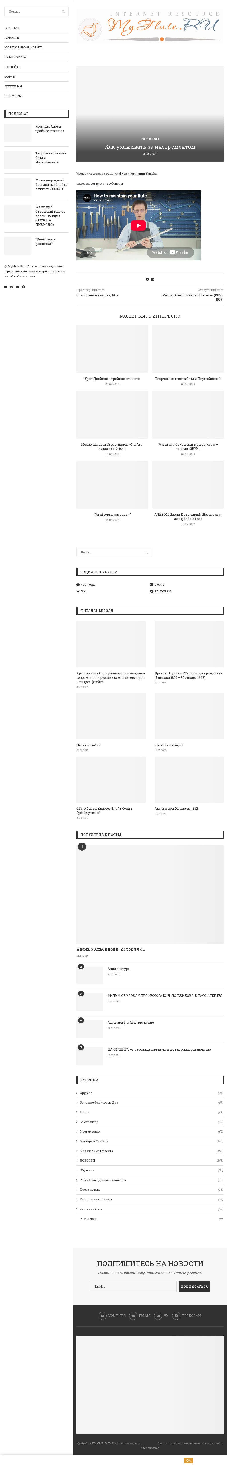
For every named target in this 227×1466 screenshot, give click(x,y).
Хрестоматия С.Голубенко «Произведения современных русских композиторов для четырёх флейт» (110, 677)
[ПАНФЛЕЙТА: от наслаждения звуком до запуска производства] (89, 1056)
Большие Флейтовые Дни (151, 1102)
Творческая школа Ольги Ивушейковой (50, 157)
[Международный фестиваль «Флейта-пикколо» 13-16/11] (17, 187)
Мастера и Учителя (151, 1141)
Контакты (13, 96)
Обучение (151, 1170)
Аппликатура (119, 969)
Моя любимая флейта (23, 47)
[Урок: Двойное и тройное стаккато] (17, 133)
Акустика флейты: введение (131, 1022)
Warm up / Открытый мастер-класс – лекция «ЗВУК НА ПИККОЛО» (51, 215)
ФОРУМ (10, 77)
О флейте (12, 67)
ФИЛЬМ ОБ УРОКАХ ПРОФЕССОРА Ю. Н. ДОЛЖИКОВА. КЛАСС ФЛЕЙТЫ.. (165, 995)
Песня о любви (88, 745)
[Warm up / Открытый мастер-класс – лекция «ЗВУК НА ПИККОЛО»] (17, 214)
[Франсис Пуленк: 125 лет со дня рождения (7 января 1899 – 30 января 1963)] (189, 644)
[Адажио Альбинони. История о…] (150, 894)
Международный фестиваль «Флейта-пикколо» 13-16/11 (51, 184)
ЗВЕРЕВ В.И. (13, 86)
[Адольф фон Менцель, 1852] (189, 780)
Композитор (151, 1122)
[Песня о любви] (111, 716)
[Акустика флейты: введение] (89, 1029)
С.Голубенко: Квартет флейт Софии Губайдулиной (104, 810)
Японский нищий (169, 745)
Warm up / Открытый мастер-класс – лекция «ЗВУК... (188, 446)
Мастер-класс (150, 139)
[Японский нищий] (189, 716)
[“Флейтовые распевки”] (17, 246)
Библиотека (15, 57)
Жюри (151, 1112)
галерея (153, 1218)
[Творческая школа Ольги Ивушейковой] (17, 160)
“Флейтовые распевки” (45, 241)
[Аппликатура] (89, 975)
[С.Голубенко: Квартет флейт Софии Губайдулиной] (111, 780)
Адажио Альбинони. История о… (110, 949)
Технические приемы (151, 1199)
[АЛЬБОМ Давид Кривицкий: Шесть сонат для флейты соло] (188, 485)
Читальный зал (151, 1209)
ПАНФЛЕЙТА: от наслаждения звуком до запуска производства (159, 1049)
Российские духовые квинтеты (151, 1180)
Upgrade (151, 1093)
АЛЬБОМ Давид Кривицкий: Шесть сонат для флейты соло (188, 516)
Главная (11, 28)
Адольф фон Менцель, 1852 (176, 808)
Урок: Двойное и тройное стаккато (49, 128)
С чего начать (151, 1189)
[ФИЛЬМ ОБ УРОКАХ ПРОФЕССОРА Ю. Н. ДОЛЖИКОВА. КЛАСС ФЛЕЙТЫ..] (89, 1002)
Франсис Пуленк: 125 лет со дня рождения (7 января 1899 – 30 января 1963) (189, 675)
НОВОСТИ (11, 38)
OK (188, 1460)
